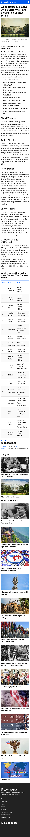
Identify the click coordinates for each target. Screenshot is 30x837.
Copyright (3, 806)
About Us (3, 809)
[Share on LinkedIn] (15, 443)
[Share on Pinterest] (11, 443)
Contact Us (4, 801)
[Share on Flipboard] (2, 443)
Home (2, 798)
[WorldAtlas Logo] (11, 2)
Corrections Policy (5, 814)
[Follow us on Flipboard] (2, 823)
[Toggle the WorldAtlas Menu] (1, 2)
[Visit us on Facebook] (5, 823)
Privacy (3, 804)
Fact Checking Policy (6, 812)
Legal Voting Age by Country (11, 687)
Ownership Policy (5, 817)
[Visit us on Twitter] (9, 823)
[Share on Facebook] (5, 443)
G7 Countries (5, 779)
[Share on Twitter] (8, 443)
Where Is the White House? (11, 497)
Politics (16, 446)
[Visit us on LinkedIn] (15, 823)
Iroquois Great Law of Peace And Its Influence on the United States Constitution (14, 665)
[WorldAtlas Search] (28, 2)
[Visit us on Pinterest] (12, 823)
